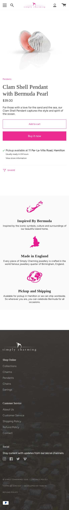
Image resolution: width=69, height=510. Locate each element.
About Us (8, 409)
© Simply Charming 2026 (15, 479)
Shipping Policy (12, 421)
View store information (16, 158)
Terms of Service (12, 486)
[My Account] (54, 5)
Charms (7, 372)
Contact (8, 433)
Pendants (7, 79)
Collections (9, 366)
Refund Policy (11, 427)
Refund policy (10, 492)
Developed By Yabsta (35, 486)
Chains (7, 383)
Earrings (7, 389)
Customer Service (13, 415)
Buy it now (34, 136)
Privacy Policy (40, 479)
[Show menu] (5, 5)
